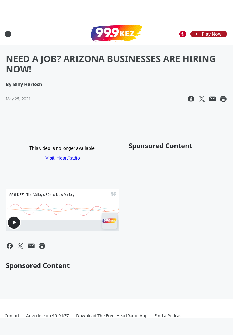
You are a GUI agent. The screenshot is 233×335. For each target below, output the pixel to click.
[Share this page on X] (202, 99)
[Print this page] (223, 99)
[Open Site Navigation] (8, 34)
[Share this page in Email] (213, 99)
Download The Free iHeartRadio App (111, 315)
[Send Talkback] (182, 34)
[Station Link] (116, 34)
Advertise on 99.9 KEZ (47, 315)
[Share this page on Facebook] (191, 99)
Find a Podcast (168, 315)
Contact (12, 315)
